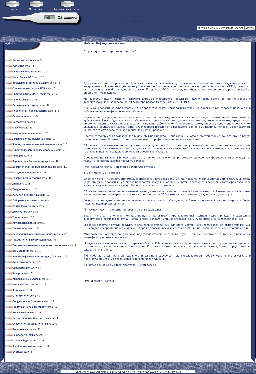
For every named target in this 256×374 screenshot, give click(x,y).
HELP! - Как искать (130, 21)
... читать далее (145, 265)
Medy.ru (88, 43)
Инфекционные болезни (110, 43)
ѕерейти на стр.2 (103, 281)
